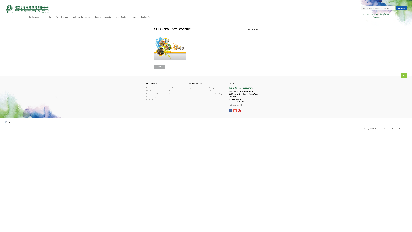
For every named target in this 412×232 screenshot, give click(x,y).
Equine (209, 97)
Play (189, 88)
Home (148, 88)
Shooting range (193, 97)
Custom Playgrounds (153, 100)
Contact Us (173, 94)
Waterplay (210, 88)
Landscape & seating (214, 94)
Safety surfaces (212, 91)
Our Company (151, 91)
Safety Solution (174, 88)
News (171, 91)
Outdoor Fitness (193, 91)
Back (159, 66)
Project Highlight (152, 94)
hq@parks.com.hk (235, 105)
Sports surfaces (193, 94)
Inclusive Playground (153, 97)
